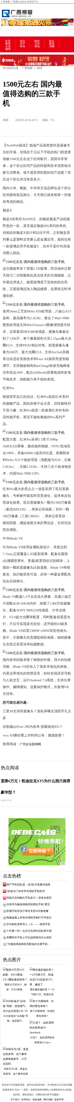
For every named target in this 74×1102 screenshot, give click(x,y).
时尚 (22, 46)
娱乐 (51, 41)
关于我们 (15, 1099)
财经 (37, 41)
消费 (51, 46)
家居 (51, 44)
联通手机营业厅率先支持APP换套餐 (27, 911)
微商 (8, 49)
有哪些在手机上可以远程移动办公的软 (29, 937)
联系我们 (26, 1099)
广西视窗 (27, 68)
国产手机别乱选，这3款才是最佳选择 (28, 884)
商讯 (37, 46)
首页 (7, 41)
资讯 (22, 41)
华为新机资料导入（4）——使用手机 (28, 924)
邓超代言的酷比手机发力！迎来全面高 (29, 897)
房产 (22, 44)
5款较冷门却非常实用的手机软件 (25, 891)
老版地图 (37, 1099)
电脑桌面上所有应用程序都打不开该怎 (29, 917)
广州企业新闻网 (30, 744)
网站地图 (48, 1099)
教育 (8, 44)
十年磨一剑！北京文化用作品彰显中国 (29, 930)
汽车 (37, 44)
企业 (8, 46)
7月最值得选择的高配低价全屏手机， (28, 944)
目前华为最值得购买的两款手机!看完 (28, 904)
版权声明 (59, 1099)
